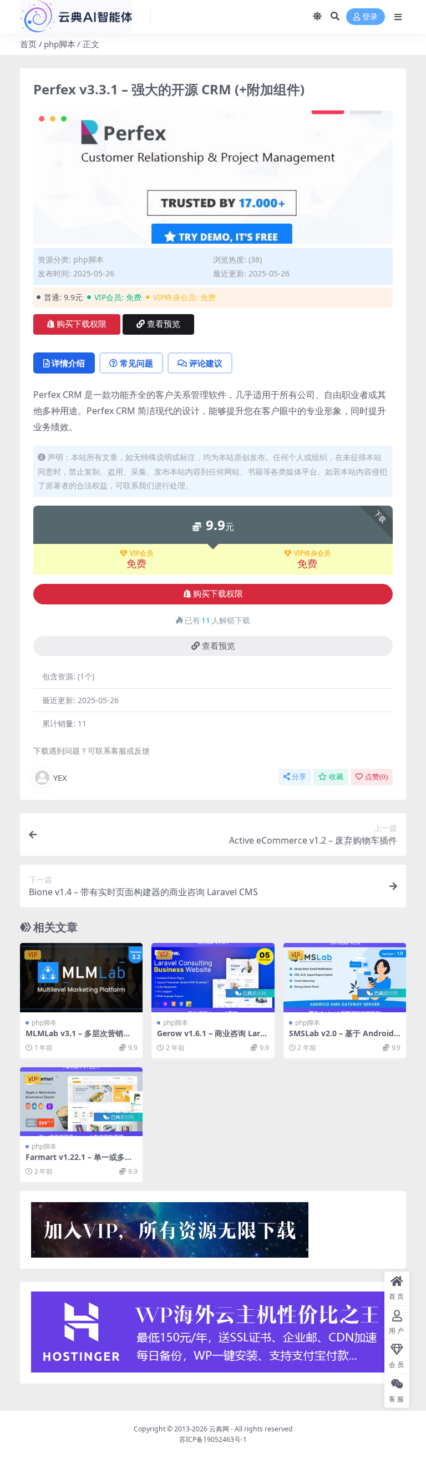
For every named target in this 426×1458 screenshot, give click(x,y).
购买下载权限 (81, 324)
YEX (60, 777)
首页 (28, 43)
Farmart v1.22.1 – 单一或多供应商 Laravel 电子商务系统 (79, 1162)
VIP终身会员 (312, 553)
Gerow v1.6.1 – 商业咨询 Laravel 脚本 (211, 1038)
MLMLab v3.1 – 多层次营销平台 (78, 1038)
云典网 (219, 1429)
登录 (370, 17)
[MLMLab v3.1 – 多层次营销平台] (81, 977)
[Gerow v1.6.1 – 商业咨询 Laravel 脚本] (212, 977)
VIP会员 (141, 553)
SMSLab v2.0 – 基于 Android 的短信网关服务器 (341, 1038)
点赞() (376, 777)
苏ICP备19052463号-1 (213, 1439)
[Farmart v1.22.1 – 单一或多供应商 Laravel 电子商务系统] (81, 1101)
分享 (299, 777)
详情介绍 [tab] (68, 363)
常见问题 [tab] (136, 363)
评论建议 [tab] (205, 363)
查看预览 (163, 324)
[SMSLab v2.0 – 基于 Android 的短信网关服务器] (344, 977)
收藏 (336, 777)
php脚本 (59, 43)
